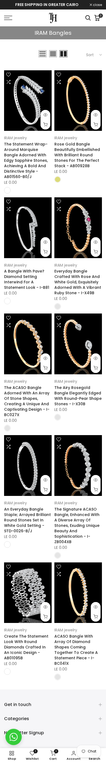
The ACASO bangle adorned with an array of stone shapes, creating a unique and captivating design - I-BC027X (26, 401)
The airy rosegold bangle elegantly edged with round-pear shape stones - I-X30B (78, 396)
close (97, 5)
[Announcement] (47, 5)
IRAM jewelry (15, 138)
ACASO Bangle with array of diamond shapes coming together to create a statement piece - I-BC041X (76, 650)
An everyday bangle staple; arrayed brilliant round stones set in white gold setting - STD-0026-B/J (27, 520)
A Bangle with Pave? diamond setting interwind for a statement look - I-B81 (26, 279)
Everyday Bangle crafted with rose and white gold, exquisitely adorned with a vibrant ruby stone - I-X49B (77, 282)
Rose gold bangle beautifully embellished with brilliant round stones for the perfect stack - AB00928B (77, 155)
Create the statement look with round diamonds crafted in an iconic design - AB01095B (26, 647)
